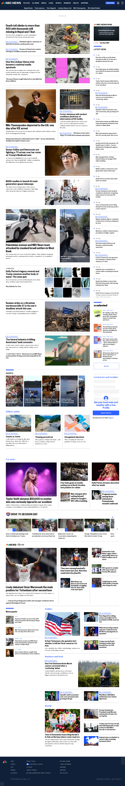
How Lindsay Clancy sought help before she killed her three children (27, 653)
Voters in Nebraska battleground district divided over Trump (17, 535)
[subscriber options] (118, 3)
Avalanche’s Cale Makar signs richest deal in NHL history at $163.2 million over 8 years (110, 555)
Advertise (63, 770)
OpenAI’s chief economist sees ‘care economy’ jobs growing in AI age (107, 111)
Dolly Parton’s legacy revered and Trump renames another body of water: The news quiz (22, 274)
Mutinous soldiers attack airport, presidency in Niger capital (107, 232)
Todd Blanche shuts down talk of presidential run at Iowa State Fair (43, 535)
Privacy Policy (30, 761)
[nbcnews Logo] (5, 762)
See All (106, 366)
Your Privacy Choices (36, 764)
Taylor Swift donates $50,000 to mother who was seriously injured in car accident (107, 83)
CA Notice (29, 767)
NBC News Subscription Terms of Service (38, 773)
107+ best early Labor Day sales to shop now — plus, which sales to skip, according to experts (110, 342)
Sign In (111, 418)
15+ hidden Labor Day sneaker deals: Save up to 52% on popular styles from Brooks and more (110, 316)
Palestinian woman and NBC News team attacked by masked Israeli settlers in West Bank (30, 248)
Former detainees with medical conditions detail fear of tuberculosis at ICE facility (73, 116)
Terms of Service (31, 770)
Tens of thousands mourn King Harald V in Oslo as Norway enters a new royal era (107, 207)
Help (12, 767)
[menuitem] (26, 3)
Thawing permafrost (44, 437)
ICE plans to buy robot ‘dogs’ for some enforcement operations (75, 134)
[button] (51, 3)
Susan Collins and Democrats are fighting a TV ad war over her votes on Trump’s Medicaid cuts (23, 152)
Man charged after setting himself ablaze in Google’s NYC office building (106, 159)
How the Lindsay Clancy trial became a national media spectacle (20, 64)
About (12, 761)
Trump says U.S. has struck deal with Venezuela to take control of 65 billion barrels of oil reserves (109, 726)
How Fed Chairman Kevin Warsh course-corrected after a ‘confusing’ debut (106, 97)
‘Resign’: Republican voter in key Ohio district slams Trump (95, 535)
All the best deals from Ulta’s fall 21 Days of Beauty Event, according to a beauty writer (110, 356)
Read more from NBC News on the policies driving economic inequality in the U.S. (24, 356)
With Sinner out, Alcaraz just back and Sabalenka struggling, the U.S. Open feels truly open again (79, 585)
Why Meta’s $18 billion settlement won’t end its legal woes (108, 697)
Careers (13, 770)
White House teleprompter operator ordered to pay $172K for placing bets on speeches (108, 630)
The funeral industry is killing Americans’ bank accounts (20, 341)
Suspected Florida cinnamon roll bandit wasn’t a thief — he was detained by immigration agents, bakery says (107, 146)
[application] (67, 70)
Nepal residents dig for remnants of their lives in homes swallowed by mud (107, 221)
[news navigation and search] (122, 3)
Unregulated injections (74, 437)
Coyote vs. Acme (13, 436)
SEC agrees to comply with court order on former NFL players (110, 570)
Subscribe (63, 767)
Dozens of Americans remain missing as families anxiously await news (23, 50)
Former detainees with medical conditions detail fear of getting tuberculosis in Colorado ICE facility (107, 194)
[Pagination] (112, 517)
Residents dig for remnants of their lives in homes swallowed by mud (23, 42)
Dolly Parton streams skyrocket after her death (106, 180)
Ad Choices (14, 773)
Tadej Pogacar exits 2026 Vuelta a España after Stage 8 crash (110, 583)
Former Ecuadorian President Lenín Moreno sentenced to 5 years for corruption (108, 713)
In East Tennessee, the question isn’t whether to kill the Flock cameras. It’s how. (107, 259)
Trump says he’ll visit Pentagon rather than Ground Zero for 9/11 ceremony (107, 644)
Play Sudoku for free (13, 286)
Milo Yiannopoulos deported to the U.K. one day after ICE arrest (30, 126)
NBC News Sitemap (65, 761)
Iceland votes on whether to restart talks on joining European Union (107, 271)
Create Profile (106, 413)
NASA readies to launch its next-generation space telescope (22, 182)
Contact (13, 764)
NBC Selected (64, 773)
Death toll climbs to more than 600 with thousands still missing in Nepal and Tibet (23, 28)
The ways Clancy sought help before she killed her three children (24, 80)
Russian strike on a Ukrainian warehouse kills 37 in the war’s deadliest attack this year (21, 305)
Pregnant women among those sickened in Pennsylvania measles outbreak (110, 499)
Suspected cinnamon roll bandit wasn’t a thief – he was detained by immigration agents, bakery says (30, 140)
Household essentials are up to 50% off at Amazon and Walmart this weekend (110, 329)
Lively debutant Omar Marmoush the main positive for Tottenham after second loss (29, 588)
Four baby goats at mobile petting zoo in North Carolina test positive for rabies (107, 71)
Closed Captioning (65, 764)
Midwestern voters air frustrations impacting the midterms (67, 536)
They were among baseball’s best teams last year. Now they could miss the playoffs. (74, 570)
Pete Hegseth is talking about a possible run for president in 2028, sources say (109, 619)
